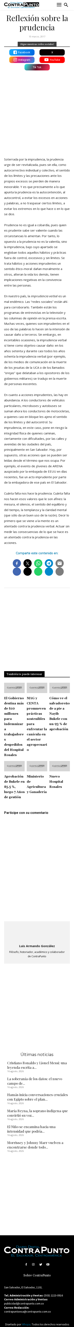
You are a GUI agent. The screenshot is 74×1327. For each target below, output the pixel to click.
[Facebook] (26, 1264)
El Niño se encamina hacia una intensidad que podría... (31, 1128)
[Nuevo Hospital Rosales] (59, 766)
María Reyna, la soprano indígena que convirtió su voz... (37, 1113)
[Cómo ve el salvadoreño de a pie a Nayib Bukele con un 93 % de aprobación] (59, 688)
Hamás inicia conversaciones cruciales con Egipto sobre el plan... (37, 1096)
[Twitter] (40, 1264)
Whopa (26, 1324)
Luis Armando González (37, 946)
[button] (66, 5)
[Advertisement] (37, 113)
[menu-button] (59, 5)
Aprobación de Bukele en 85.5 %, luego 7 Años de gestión (14, 787)
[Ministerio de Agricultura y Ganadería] (37, 766)
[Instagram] (33, 1264)
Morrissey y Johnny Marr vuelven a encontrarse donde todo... (35, 1144)
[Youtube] (47, 1264)
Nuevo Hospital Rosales (56, 782)
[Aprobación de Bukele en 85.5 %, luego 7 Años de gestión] (14, 766)
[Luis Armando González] (37, 933)
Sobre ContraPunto (37, 1275)
